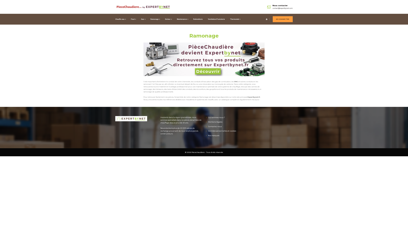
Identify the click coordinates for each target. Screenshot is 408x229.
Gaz (142, 19)
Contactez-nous (215, 127)
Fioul (133, 19)
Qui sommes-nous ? (216, 118)
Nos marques (213, 136)
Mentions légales (215, 122)
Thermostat (234, 19)
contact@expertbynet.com (283, 8)
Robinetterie (198, 19)
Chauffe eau (120, 19)
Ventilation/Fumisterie (216, 19)
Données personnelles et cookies (222, 131)
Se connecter (282, 19)
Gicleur (168, 19)
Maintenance (182, 19)
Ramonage (154, 19)
